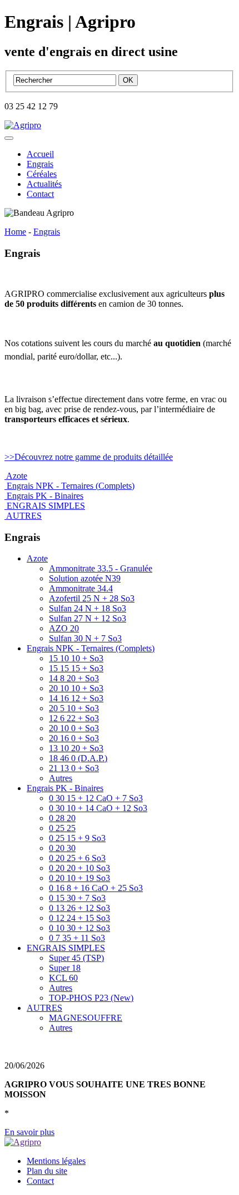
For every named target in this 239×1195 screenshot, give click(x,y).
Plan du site (47, 1171)
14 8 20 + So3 (74, 678)
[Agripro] (22, 125)
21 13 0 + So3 (74, 768)
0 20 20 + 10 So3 (79, 868)
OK (128, 80)
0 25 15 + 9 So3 (77, 838)
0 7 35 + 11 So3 (77, 938)
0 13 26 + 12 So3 (79, 908)
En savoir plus (29, 1132)
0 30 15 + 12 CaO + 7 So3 (96, 798)
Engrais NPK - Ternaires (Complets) (91, 648)
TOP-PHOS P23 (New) (91, 997)
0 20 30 (62, 848)
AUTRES (44, 1007)
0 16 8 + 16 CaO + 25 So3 (96, 888)
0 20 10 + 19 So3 (79, 878)
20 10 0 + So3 (74, 728)
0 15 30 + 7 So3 (77, 898)
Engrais (40, 164)
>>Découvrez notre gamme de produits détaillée (88, 457)
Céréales (42, 174)
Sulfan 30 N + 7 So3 (85, 638)
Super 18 (65, 968)
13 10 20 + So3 (76, 748)
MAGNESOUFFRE (85, 1017)
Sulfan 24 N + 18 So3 (87, 608)
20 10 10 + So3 (76, 688)
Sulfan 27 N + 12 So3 (87, 618)
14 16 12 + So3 (76, 698)
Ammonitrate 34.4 (81, 588)
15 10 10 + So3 (76, 658)
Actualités (44, 184)
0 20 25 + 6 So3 (77, 858)
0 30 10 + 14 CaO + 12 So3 (98, 808)
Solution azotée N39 (85, 578)
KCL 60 (63, 978)
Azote (37, 558)
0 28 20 (62, 818)
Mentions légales (56, 1161)
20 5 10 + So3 (74, 708)
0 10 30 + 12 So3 (79, 928)
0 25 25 (62, 828)
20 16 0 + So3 (74, 738)
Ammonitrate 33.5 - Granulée (100, 568)
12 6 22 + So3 (74, 718)
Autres (60, 778)
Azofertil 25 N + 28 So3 (92, 598)
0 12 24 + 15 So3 (79, 918)
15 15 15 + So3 (76, 668)
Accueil (40, 154)
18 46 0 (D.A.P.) (78, 758)
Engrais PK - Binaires (65, 788)
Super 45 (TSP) (76, 958)
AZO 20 (64, 628)
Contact (40, 194)
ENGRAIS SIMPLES (66, 948)
